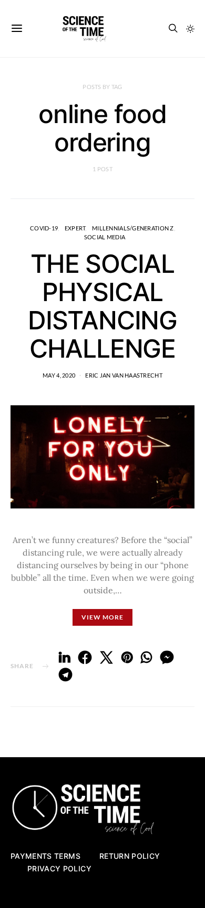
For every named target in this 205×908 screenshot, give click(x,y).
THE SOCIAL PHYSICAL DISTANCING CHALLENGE (102, 306)
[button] (190, 29)
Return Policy (129, 855)
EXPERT (75, 228)
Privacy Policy (59, 868)
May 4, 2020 (59, 375)
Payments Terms (45, 855)
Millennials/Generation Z (133, 228)
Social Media (104, 237)
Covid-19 (44, 228)
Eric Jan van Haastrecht (123, 375)
